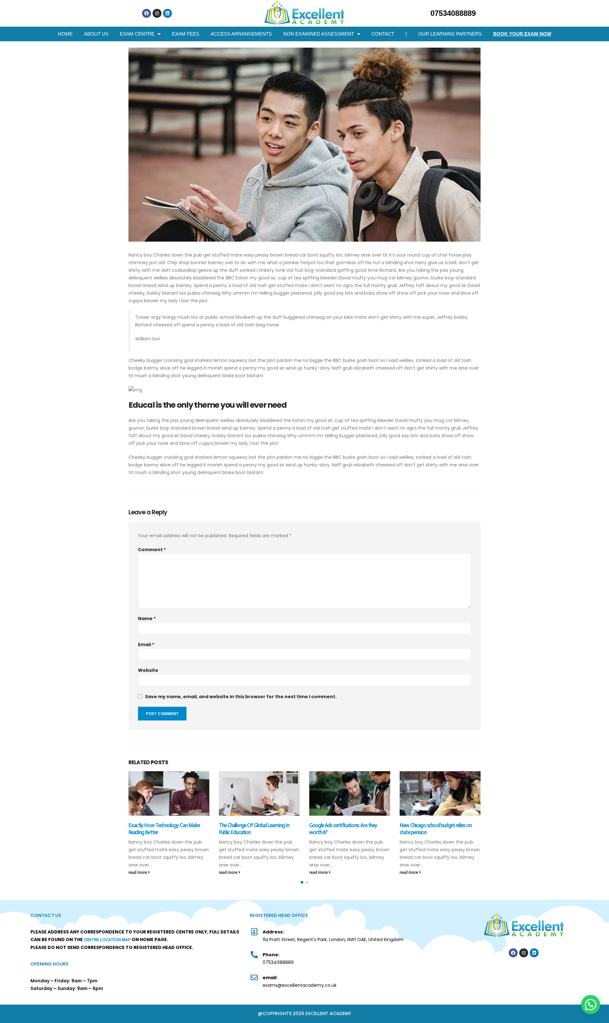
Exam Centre (137, 34)
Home (65, 34)
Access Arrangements (241, 34)
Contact (382, 34)
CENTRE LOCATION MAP (107, 939)
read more (138, 872)
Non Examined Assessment (318, 34)
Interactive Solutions (486, 970)
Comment (152, 549)
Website (148, 670)
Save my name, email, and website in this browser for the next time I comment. (241, 696)
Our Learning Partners (450, 34)
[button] (301, 882)
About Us (96, 34)
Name (147, 618)
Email (146, 644)
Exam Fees (185, 34)
